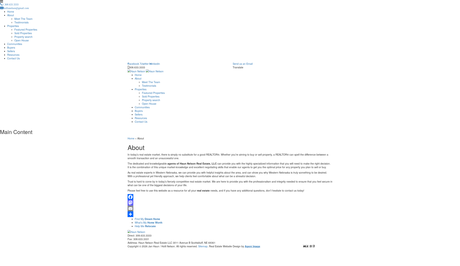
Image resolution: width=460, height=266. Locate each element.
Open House (21, 40)
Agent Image (252, 246)
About (10, 15)
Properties (13, 26)
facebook (134, 63)
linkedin (155, 63)
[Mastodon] (230, 203)
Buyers (11, 47)
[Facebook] (230, 197)
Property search (23, 36)
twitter (145, 63)
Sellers (11, 51)
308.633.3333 (137, 67)
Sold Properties (23, 33)
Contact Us (13, 58)
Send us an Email (243, 63)
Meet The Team (23, 19)
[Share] (230, 214)
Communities (14, 44)
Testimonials (21, 22)
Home (10, 11)
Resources (13, 54)
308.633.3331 (141, 239)
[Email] (230, 208)
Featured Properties (25, 29)
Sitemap (203, 246)
